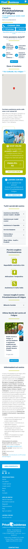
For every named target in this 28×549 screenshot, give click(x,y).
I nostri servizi (6, 484)
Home (4, 479)
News (4, 488)
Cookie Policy (18, 539)
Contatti (4, 493)
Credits (22, 537)
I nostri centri (6, 486)
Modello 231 (15, 537)
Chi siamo (5, 481)
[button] (14, 88)
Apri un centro (6, 511)
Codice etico (7, 537)
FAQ (3, 491)
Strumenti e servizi (8, 502)
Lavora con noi (6, 517)
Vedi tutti (14, 61)
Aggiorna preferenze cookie (14, 541)
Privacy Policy (9, 539)
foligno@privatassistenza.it (14, 446)
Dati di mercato (7, 499)
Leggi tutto (14, 360)
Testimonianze (7, 506)
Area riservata (11, 466)
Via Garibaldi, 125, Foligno (13, 71)
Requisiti (5, 504)
